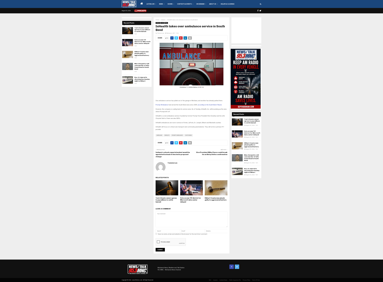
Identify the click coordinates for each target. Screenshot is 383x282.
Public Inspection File (235, 280)
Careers (215, 280)
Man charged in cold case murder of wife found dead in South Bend (141, 66)
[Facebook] (231, 267)
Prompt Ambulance (162, 105)
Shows (170, 4)
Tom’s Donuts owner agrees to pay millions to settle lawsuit (166, 200)
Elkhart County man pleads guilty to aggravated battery (215, 199)
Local (162, 22)
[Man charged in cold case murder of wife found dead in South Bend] (127, 66)
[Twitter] (237, 267)
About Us (212, 4)
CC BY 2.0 (200, 87)
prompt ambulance (177, 135)
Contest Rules (223, 280)
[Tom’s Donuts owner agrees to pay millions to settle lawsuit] (127, 30)
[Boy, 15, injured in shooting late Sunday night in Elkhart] (127, 80)
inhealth (167, 135)
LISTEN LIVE (150, 4)
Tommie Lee (160, 33)
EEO (210, 280)
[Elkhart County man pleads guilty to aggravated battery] (127, 54)
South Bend (188, 135)
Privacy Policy (246, 280)
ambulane (159, 135)
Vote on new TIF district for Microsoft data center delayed (190, 200)
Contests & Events (184, 4)
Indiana (158, 22)
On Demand (200, 4)
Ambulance (183, 87)
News (161, 4)
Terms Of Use (256, 280)
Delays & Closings (227, 4)
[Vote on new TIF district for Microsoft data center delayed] (127, 42)
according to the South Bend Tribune (210, 105)
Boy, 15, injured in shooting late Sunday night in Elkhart (142, 79)
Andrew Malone (193, 87)
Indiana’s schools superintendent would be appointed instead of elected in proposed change (173, 154)
